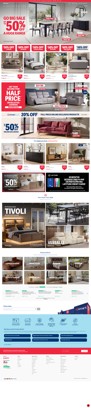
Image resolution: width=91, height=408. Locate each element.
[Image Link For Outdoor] (52, 47)
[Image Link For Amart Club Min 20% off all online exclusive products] (45, 114)
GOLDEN (47, 166)
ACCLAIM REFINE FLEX (72, 76)
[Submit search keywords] (69, 3)
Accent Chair (70, 167)
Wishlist (76, 359)
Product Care (62, 363)
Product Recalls (63, 370)
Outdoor (33, 366)
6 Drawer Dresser (26, 167)
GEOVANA (25, 75)
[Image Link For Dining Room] (34, 263)
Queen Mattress (70, 77)
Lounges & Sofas (34, 359)
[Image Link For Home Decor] (34, 277)
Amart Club (19, 366)
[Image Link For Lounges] (8, 47)
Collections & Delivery (64, 369)
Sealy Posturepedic (70, 74)
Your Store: (83, 3)
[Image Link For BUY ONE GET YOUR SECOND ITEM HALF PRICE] (45, 96)
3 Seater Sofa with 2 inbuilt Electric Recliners (7, 76)
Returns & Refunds (63, 359)
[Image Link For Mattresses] (67, 47)
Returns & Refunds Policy (50, 359)
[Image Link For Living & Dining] (38, 47)
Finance (47, 363)
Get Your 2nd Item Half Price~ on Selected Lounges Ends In (45, 1)
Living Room (34, 360)
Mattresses (33, 365)
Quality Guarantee (63, 360)
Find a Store (75, 3)
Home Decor (34, 369)
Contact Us (19, 365)
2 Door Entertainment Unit (50, 167)
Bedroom (33, 363)
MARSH (2, 166)
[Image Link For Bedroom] (23, 47)
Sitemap (19, 363)
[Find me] (35, 309)
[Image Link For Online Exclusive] (82, 47)
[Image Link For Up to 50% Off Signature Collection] (23, 182)
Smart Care (62, 365)
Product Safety (63, 362)
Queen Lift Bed (26, 76)
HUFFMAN (26, 166)
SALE (33, 373)
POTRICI (69, 166)
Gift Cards (33, 370)
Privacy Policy (48, 360)
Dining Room (34, 362)
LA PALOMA (48, 75)
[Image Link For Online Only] (56, 277)
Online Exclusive (34, 372)
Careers (19, 360)
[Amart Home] (5, 3)
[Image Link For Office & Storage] (12, 277)
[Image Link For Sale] (78, 277)
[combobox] (40, 3)
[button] (1, 23)
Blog (18, 362)
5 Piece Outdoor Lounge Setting (51, 76)
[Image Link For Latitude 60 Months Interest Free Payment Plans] (67, 182)
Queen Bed (3, 167)
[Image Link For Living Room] (12, 263)
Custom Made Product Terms (50, 362)
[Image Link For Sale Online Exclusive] (45, 128)
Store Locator (20, 359)
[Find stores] (38, 309)
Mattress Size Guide (63, 366)
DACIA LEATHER (4, 75)
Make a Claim (62, 372)
